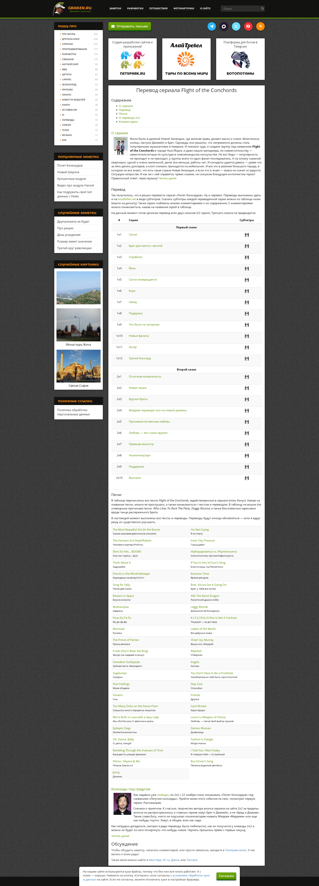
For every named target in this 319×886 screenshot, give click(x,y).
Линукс (67, 94)
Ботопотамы (240, 74)
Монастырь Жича (78, 344)
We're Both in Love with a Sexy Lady (136, 717)
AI (63, 114)
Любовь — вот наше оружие (148, 433)
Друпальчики (71, 39)
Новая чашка (137, 388)
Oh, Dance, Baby (123, 739)
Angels (195, 662)
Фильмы (67, 89)
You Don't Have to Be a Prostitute (212, 673)
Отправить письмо (131, 26)
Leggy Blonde (199, 607)
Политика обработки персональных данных (73, 412)
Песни (123, 113)
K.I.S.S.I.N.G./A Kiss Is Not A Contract (214, 617)
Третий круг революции (74, 248)
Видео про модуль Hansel (75, 185)
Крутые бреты (138, 399)
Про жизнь (69, 34)
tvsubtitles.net (127, 199)
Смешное (68, 59)
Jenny (116, 772)
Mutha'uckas (121, 607)
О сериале (126, 106)
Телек (65, 130)
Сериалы (67, 44)
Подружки (136, 313)
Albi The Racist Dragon (205, 596)
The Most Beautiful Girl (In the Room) (136, 529)
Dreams (118, 695)
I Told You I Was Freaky (205, 750)
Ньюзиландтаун (140, 455)
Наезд (133, 302)
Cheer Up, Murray (202, 640)
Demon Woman (201, 728)
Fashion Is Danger (202, 739)
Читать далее (167, 178)
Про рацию (65, 228)
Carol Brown (199, 706)
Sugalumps (120, 673)
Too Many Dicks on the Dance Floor (135, 706)
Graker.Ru (80, 8)
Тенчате (192, 860)
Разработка (69, 54)
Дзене (175, 860)
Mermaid (118, 629)
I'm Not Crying (200, 529)
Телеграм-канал (235, 850)
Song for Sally (121, 584)
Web (64, 69)
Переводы (68, 120)
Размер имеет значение (74, 241)
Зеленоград (69, 84)
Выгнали (135, 478)
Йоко (132, 268)
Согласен (226, 876)
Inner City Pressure (203, 540)
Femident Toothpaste (126, 662)
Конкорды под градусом (130, 789)
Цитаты (67, 74)
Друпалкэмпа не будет (73, 221)
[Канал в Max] (224, 26)
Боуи (132, 291)
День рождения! (68, 235)
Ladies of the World (203, 629)
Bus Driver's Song (202, 761)
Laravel (67, 79)
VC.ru (166, 860)
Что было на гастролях (144, 324)
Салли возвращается (143, 279)
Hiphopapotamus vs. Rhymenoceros (214, 551)
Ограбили (135, 257)
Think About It (122, 562)
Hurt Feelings (121, 684)
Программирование (74, 49)
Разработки (135, 8)
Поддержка (136, 466)
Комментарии (128, 121)
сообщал (163, 795)
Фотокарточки (184, 8)
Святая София (78, 386)
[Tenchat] (248, 26)
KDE (64, 140)
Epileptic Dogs (122, 728)
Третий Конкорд (140, 358)
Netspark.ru (132, 74)
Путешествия (158, 8)
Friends (195, 695)
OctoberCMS (69, 109)
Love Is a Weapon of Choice (208, 717)
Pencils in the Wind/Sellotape (131, 573)
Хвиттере (155, 860)
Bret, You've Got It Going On (209, 584)
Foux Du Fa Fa (122, 617)
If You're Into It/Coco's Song (208, 562)
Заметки (115, 8)
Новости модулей (73, 99)
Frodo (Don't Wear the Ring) (130, 651)
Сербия (66, 125)
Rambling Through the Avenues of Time (138, 750)
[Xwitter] (236, 26)
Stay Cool (197, 684)
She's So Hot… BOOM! (127, 551)
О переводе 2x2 (129, 118)
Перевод (125, 110)
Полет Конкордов (70, 165)
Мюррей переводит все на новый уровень (158, 410)
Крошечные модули (71, 179)
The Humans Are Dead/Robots (132, 540)
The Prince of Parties (126, 640)
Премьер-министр (141, 444)
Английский (70, 64)
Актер (133, 347)
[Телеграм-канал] (211, 26)
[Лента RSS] (260, 26)
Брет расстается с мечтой (145, 246)
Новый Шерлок (68, 172)
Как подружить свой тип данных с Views (74, 194)
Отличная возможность (145, 376)
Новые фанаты (139, 336)
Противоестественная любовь (149, 421)
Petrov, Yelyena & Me (126, 761)
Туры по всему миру (186, 74)
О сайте (205, 8)
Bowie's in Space (123, 596)
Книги (66, 104)
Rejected (196, 651)
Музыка (67, 135)
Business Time (200, 573)
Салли (133, 234)
